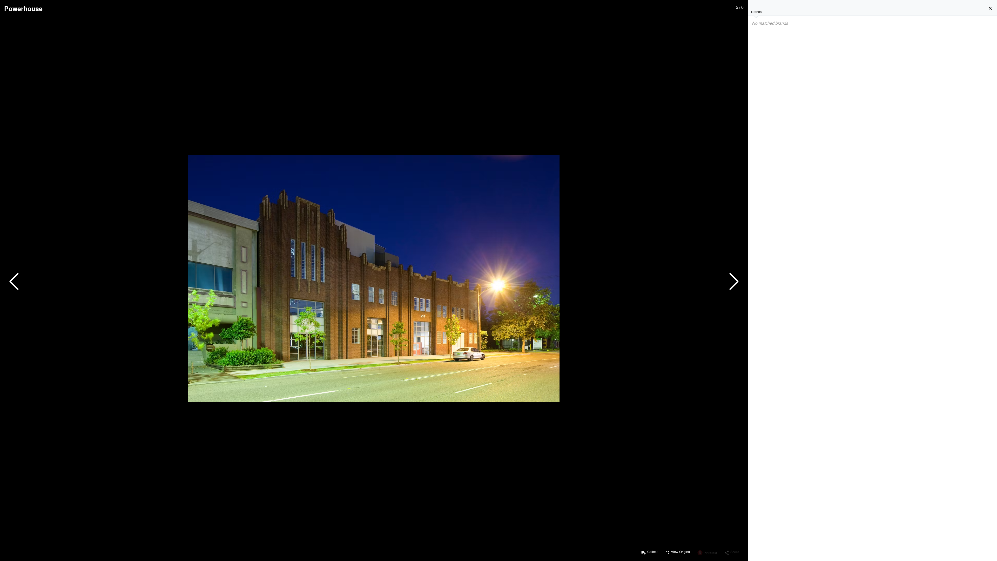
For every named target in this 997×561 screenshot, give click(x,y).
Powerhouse (23, 8)
